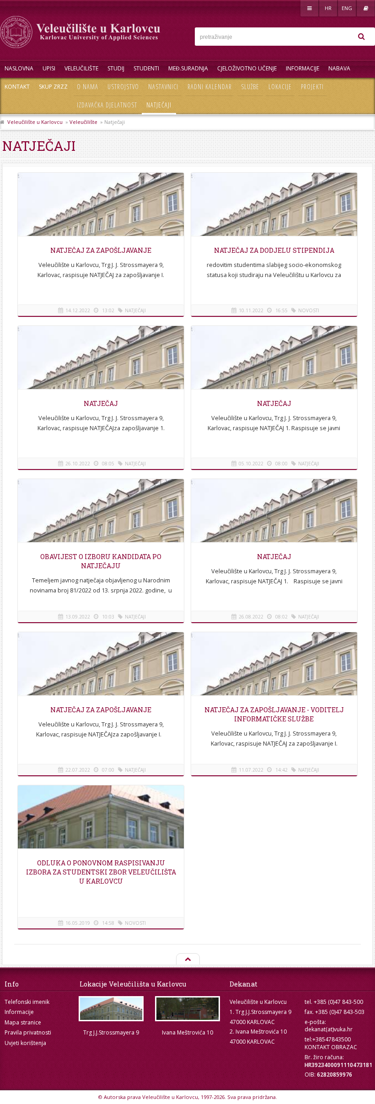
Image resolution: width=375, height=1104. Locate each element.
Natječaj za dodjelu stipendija (274, 250)
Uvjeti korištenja (25, 1043)
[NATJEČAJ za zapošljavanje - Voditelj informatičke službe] (274, 673)
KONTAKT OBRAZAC (331, 1047)
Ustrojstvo (123, 86)
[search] (361, 37)
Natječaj (274, 403)
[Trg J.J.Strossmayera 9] (111, 1008)
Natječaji (158, 105)
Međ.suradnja (188, 68)
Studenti (146, 68)
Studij (115, 68)
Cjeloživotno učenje (247, 68)
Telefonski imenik (27, 1002)
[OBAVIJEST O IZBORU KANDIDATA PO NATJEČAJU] (101, 520)
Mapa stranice (23, 1022)
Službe (250, 86)
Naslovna (19, 68)
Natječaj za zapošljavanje (100, 250)
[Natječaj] (274, 367)
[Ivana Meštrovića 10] (187, 1008)
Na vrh (187, 960)
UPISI (49, 68)
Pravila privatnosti (28, 1032)
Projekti (312, 86)
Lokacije (280, 86)
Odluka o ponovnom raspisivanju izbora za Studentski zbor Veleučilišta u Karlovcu (101, 872)
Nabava (339, 68)
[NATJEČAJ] (101, 367)
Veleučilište (81, 68)
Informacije (302, 68)
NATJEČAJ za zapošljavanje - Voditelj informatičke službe (274, 714)
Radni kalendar (210, 86)
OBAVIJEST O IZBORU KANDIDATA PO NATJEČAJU (100, 561)
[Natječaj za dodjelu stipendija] (274, 213)
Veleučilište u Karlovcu (35, 121)
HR (328, 8)
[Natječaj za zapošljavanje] (101, 213)
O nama (87, 86)
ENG (347, 8)
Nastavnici (163, 86)
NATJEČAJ (101, 403)
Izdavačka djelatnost (107, 105)
